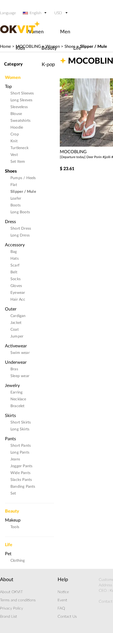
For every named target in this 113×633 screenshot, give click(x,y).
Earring (16, 392)
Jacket (15, 323)
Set (13, 493)
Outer (10, 309)
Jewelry (12, 385)
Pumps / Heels (23, 178)
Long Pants (19, 452)
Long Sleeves (21, 100)
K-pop (48, 64)
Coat (14, 330)
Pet (8, 554)
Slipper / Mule (93, 47)
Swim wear (20, 353)
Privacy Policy (11, 608)
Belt (13, 272)
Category (13, 64)
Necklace (18, 399)
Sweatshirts (20, 121)
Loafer (15, 198)
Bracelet (17, 406)
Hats (14, 259)
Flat (13, 185)
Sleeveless (19, 107)
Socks (15, 279)
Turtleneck (19, 148)
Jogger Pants (21, 466)
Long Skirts (19, 429)
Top (8, 86)
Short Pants (20, 446)
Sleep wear (19, 376)
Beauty (49, 48)
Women (13, 76)
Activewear (16, 346)
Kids (20, 48)
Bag (13, 252)
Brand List (8, 617)
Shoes (11, 171)
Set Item (17, 162)
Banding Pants (22, 487)
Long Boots (20, 212)
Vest (14, 155)
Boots (15, 205)
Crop (14, 134)
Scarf (14, 265)
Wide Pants (20, 473)
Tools (14, 527)
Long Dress (20, 235)
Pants (10, 439)
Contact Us (67, 617)
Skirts (10, 415)
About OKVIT (11, 592)
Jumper (16, 336)
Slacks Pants (21, 480)
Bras (14, 369)
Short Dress (20, 228)
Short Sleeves (22, 93)
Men (65, 31)
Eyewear (17, 293)
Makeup (13, 520)
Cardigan (18, 316)
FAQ (61, 608)
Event (62, 600)
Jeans (15, 459)
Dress (10, 222)
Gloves (16, 286)
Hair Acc (18, 299)
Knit (14, 141)
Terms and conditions (18, 600)
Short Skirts (20, 422)
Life (77, 48)
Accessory (15, 245)
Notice (63, 592)
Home (5, 47)
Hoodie (16, 127)
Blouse (16, 114)
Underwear (16, 362)
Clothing (17, 561)
